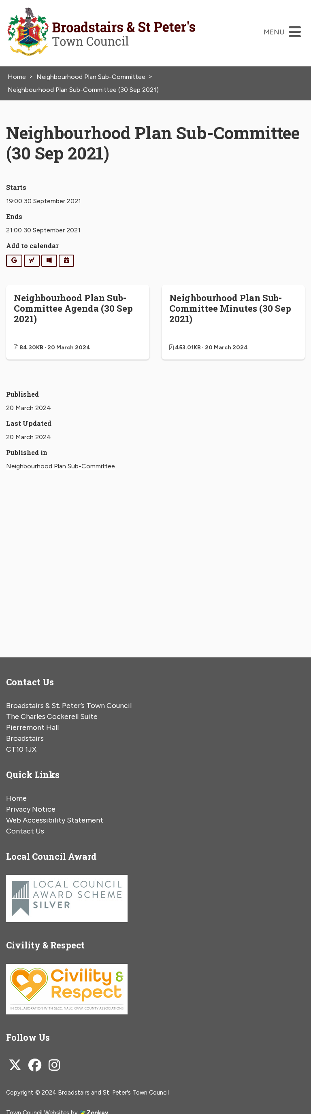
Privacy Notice (30, 809)
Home (16, 798)
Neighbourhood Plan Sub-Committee (60, 466)
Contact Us (25, 831)
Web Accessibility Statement (54, 820)
